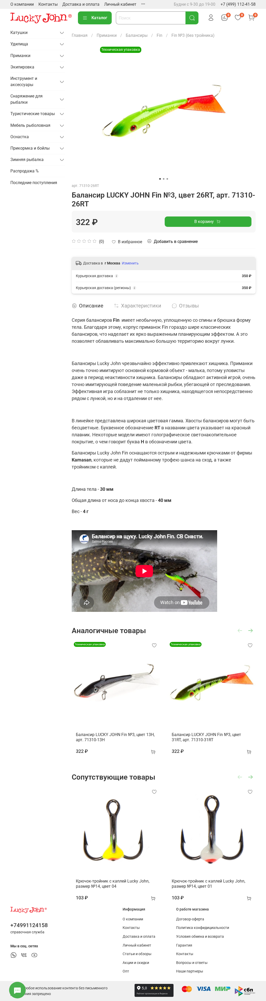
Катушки (19, 32)
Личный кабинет (120, 4)
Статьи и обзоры (137, 954)
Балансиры (137, 35)
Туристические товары (32, 113)
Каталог (99, 17)
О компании (22, 4)
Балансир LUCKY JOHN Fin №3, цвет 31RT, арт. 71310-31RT (206, 737)
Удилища (19, 43)
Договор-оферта (190, 919)
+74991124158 (29, 925)
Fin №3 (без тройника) (193, 35)
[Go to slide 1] (160, 179)
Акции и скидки (136, 963)
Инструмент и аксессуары (23, 81)
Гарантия (184, 945)
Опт (126, 971)
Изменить (130, 263)
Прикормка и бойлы (30, 148)
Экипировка (22, 67)
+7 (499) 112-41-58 (238, 4)
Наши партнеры (189, 971)
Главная (80, 35)
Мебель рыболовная (30, 125)
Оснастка (19, 136)
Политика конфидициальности (202, 928)
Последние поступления (33, 182)
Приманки (107, 35)
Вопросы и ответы (192, 963)
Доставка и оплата (80, 4)
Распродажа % (24, 171)
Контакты (48, 4)
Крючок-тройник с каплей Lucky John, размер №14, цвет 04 (112, 884)
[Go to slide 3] (167, 179)
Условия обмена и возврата (200, 936)
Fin (159, 35)
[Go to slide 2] (163, 179)
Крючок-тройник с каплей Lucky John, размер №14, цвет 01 (208, 884)
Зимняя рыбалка (27, 159)
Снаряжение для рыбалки (26, 99)
